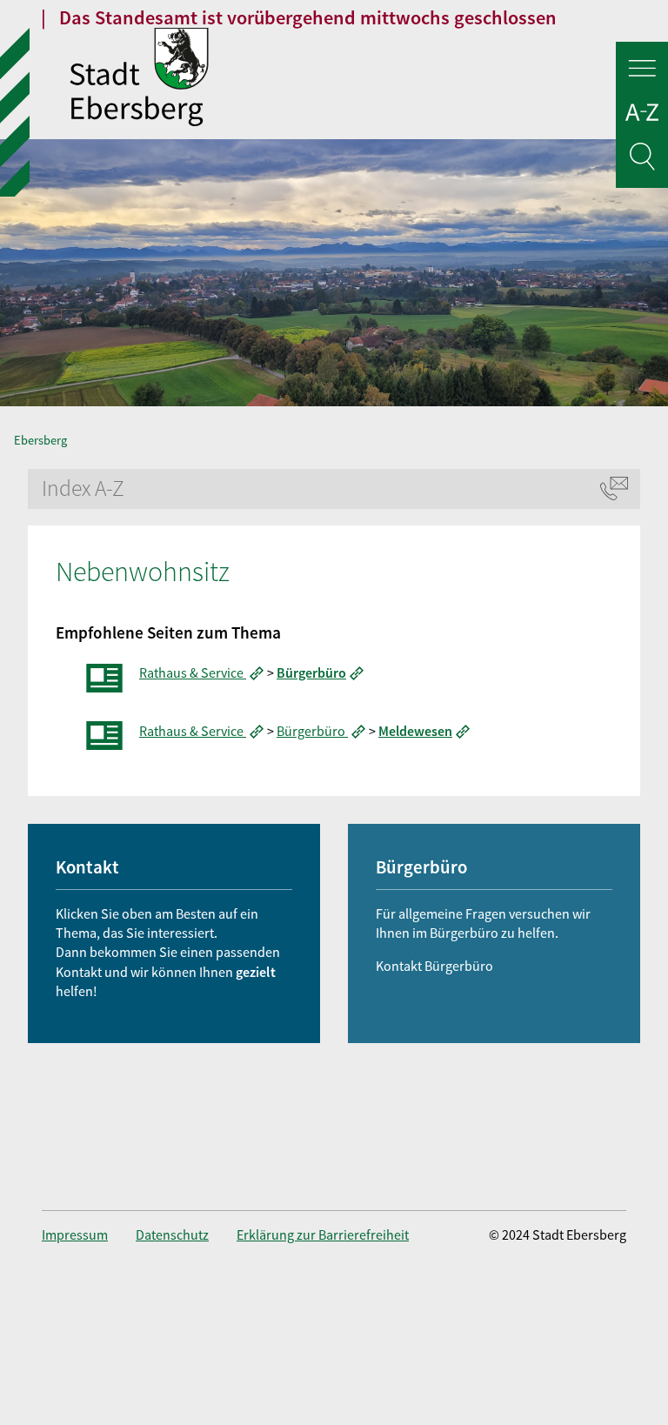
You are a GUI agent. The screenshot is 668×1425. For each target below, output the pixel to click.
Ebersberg (40, 440)
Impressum (75, 1234)
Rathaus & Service (192, 672)
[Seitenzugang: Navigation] (641, 71)
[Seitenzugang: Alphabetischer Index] (641, 115)
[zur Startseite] (369, 79)
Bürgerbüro (312, 730)
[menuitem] (89, 1234)
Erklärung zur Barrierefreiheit (323, 1234)
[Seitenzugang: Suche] (641, 159)
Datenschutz (172, 1234)
